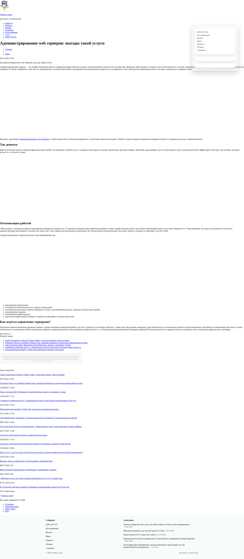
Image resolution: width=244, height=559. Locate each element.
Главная (8, 49)
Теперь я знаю (7, 496)
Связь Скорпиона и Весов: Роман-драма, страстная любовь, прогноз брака (37, 340)
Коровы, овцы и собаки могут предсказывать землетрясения (26, 461)
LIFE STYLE (10, 37)
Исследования (11, 32)
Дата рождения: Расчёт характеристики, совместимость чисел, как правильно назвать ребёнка (41, 426)
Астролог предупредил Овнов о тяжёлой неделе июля (23, 435)
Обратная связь (11, 506)
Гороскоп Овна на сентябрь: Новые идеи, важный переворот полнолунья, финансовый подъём (46, 343)
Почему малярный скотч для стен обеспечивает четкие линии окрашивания (156, 524)
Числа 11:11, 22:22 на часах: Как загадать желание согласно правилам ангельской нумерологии (41, 452)
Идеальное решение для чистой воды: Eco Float (144, 531)
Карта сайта (10, 509)
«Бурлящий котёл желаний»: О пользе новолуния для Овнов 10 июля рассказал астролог (38, 418)
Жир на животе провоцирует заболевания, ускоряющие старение (28, 470)
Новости (9, 23)
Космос (8, 28)
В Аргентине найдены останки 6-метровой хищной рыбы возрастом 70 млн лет (34, 487)
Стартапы (9, 30)
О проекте (9, 504)
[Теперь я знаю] (4, 11)
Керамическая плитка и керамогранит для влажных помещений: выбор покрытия (159, 539)
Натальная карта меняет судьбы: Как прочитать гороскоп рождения (34, 350)
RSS (7, 511)
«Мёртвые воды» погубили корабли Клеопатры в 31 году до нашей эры (31, 478)
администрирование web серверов (34, 139)
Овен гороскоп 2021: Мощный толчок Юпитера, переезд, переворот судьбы (38, 345)
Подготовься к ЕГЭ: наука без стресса (140, 535)
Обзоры (8, 25)
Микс (7, 35)
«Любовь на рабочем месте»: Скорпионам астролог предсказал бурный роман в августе (43, 347)
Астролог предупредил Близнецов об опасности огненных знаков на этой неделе (35, 444)
